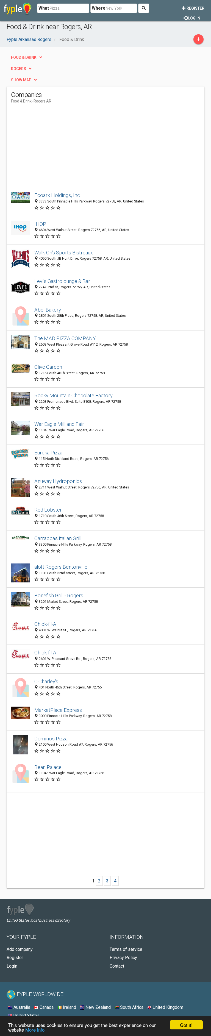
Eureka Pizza (48, 452)
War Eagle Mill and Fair (59, 424)
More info (35, 1029)
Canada (46, 1007)
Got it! (186, 1024)
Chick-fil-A (45, 624)
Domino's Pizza (51, 738)
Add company (20, 949)
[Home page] (17, 8)
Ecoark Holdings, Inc (57, 195)
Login (12, 966)
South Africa (131, 1007)
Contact (117, 966)
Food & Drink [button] (24, 57)
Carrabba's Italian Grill (57, 538)
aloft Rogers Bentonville (60, 567)
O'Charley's (46, 681)
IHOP (40, 224)
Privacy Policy (123, 957)
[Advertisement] (57, 146)
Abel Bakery (47, 310)
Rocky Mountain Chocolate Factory (73, 395)
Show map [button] (21, 80)
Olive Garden (48, 367)
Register (195, 8)
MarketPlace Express (58, 710)
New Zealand (97, 1007)
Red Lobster (48, 510)
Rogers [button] (18, 68)
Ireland (69, 1007)
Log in (193, 18)
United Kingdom (167, 1007)
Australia (21, 1007)
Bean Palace (48, 767)
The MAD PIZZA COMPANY (65, 338)
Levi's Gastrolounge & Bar (62, 281)
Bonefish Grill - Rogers (58, 595)
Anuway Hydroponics (58, 481)
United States (26, 1015)
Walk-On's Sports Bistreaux (63, 252)
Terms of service (126, 949)
